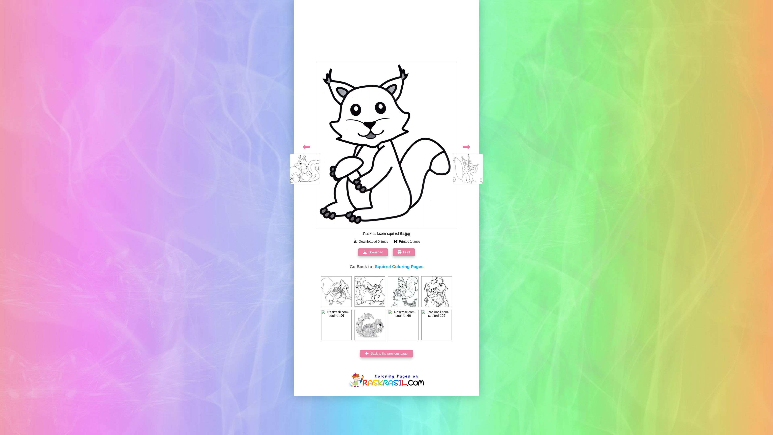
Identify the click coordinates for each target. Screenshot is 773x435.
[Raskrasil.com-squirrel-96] (336, 325)
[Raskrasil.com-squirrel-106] (436, 325)
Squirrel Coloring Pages (399, 266)
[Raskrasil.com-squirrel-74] (369, 291)
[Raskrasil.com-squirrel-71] (336, 291)
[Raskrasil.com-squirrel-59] (403, 291)
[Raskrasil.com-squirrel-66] (403, 325)
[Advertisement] (386, 32)
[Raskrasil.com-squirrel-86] (436, 291)
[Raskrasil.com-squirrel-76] (369, 325)
